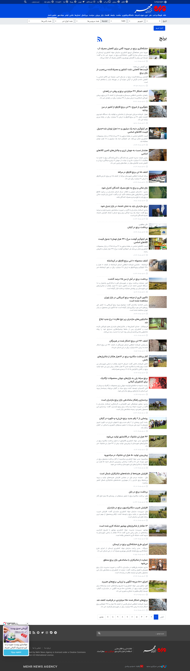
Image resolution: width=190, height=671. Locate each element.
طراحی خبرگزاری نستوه (154, 666)
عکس (71, 15)
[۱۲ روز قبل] (158, 244)
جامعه (112, 15)
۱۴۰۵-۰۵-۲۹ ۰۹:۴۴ (139, 145)
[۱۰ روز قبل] (158, 211)
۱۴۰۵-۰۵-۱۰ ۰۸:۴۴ (139, 394)
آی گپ (106, 2)
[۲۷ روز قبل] (158, 441)
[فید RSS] (34, 633)
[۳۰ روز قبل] (158, 478)
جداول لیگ (47, 2)
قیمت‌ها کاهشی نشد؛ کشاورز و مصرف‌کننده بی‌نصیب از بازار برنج (122, 71)
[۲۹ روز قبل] (158, 460)
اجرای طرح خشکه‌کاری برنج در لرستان (130, 544)
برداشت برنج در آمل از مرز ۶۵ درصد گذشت (128, 279)
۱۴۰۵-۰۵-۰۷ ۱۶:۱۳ (139, 450)
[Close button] (27, 623)
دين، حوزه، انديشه (141, 15)
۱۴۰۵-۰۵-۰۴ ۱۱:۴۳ (139, 539)
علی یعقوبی (143, 224)
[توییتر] (42, 633)
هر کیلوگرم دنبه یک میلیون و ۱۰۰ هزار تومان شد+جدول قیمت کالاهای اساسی (122, 130)
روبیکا (72, 2)
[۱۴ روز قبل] (158, 265)
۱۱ (107, 617)
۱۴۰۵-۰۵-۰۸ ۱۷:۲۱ (139, 431)
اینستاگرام (90, 2)
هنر (150, 15)
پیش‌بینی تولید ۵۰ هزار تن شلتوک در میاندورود (126, 455)
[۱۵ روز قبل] (158, 302)
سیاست (91, 15)
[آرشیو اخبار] (29, 633)
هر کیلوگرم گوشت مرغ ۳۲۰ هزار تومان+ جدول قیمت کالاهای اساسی (123, 241)
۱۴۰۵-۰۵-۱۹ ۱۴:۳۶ (139, 314)
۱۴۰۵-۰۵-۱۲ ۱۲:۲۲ (139, 373)
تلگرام (123, 2)
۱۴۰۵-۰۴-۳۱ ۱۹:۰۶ (139, 610)
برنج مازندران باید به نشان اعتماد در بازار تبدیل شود (124, 206)
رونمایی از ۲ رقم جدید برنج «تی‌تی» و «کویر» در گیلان (123, 418)
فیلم (66, 15)
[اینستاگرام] (47, 633)
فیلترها (104, 21)
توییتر (80, 2)
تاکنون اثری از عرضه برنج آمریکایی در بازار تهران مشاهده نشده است (126, 299)
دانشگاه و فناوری (128, 15)
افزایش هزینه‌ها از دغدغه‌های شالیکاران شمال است (124, 474)
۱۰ (113, 617)
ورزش (97, 15)
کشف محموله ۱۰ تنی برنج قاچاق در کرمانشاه (127, 261)
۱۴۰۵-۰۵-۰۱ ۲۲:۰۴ (139, 595)
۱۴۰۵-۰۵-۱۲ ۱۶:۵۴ (139, 351)
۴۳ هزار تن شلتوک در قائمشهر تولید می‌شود (127, 437)
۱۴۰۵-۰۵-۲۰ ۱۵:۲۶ (139, 292)
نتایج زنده (59, 2)
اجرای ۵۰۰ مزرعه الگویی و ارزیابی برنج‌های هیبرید (125, 582)
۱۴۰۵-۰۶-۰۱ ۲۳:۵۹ (139, 86)
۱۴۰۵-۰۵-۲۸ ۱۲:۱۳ (139, 167)
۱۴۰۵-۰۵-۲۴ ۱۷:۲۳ (139, 219)
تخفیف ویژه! (16, 652)
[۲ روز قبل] (158, 71)
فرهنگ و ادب (157, 15)
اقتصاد (107, 15)
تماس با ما (37, 648)
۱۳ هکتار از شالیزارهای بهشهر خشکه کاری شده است (123, 526)
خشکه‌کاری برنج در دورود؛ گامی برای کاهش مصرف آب (122, 49)
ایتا (64, 2)
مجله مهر (60, 15)
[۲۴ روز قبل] (158, 383)
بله (98, 2)
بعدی (101, 617)
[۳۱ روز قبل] (158, 549)
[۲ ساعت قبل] (158, 53)
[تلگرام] (55, 633)
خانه (164, 15)
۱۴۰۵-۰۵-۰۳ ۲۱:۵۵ (139, 554)
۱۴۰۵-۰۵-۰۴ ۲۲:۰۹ (139, 486)
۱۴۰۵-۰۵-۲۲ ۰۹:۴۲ (139, 255)
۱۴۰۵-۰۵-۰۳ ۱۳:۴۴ (139, 576)
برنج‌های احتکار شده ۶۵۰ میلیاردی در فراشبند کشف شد (122, 600)
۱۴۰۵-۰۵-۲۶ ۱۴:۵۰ (139, 201)
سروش (115, 2)
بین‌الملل (84, 15)
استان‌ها (77, 15)
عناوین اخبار (52, 15)
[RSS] (99, 39)
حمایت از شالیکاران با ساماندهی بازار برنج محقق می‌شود (125, 562)
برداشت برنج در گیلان (138, 227)
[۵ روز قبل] (158, 133)
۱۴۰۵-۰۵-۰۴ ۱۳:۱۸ (139, 520)
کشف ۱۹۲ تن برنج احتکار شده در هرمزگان (128, 341)
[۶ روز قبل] (158, 155)
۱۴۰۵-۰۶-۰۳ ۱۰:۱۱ (139, 61)
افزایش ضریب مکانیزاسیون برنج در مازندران (127, 508)
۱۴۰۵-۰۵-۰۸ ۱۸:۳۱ (139, 413)
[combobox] (153, 21)
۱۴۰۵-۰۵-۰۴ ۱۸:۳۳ (139, 502)
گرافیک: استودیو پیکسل (132, 666)
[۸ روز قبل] (158, 192)
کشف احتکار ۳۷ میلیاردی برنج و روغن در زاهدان (125, 91)
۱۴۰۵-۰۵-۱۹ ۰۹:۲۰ (139, 335)
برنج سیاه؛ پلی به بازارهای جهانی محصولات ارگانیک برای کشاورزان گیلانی (124, 380)
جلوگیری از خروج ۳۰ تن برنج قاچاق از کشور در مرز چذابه (125, 109)
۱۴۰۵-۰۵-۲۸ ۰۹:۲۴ (139, 182)
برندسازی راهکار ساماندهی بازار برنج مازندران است (124, 400)
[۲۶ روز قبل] (158, 404)
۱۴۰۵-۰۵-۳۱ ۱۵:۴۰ (139, 123)
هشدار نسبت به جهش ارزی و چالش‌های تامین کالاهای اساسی (122, 152)
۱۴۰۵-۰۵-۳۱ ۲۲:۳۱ (139, 101)
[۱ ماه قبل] (158, 586)
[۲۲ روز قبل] (158, 345)
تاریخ (165, 21)
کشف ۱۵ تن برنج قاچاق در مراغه (133, 172)
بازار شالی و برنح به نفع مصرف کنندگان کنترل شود (125, 188)
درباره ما (47, 648)
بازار (102, 15)
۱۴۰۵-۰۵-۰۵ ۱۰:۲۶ (139, 468)
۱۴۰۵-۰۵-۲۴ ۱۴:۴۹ (139, 232)
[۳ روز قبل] (158, 96)
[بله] (51, 633)
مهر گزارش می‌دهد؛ (140, 66)
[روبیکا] (38, 633)
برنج (163, 38)
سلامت (118, 15)
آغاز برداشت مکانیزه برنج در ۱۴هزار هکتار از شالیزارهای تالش (122, 358)
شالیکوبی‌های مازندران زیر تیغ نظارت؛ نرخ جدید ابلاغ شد (123, 321)
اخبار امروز (159, 28)
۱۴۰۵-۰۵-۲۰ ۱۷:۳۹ (139, 273)
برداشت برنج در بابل (138, 492)
